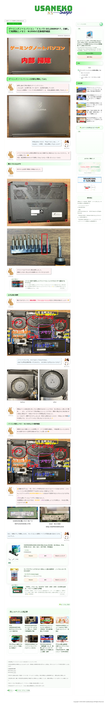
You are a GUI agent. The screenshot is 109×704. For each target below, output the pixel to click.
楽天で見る (89, 57)
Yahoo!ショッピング (60, 555)
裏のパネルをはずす (85, 72)
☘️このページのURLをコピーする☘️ (90, 127)
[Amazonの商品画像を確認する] (14, 561)
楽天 (45, 555)
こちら (14, 670)
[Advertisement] (89, 142)
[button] (101, 24)
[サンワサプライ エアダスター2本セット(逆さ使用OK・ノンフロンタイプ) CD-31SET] (14, 574)
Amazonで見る (89, 53)
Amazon (31, 555)
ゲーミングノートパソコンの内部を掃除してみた (90, 71)
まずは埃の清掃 (84, 75)
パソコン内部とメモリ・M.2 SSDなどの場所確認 (90, 78)
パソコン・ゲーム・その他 (15, 23)
